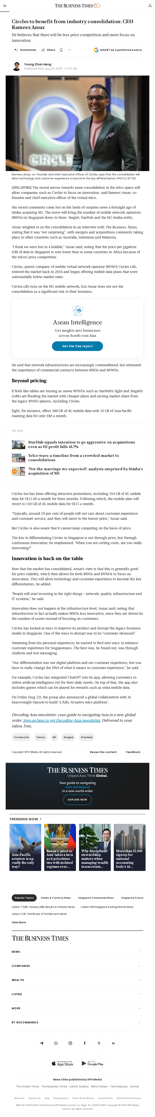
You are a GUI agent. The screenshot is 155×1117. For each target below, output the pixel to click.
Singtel (68, 737)
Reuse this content (103, 752)
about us (19, 1098)
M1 (54, 737)
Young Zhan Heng (37, 64)
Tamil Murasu (119, 1086)
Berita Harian (99, 1086)
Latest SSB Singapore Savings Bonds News (107, 907)
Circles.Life (21, 737)
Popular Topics (24, 897)
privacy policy (60, 1098)
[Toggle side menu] (5, 6)
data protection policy (128, 1098)
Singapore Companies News (96, 897)
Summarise (28, 50)
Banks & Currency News (56, 897)
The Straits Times (27, 1086)
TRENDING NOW (23, 819)
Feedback (133, 752)
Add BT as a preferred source (121, 50)
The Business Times (54, 1086)
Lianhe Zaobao (79, 1086)
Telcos (40, 737)
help (47, 1098)
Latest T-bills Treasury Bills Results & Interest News (43, 907)
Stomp (134, 1086)
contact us (34, 1098)
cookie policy (105, 1098)
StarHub (86, 737)
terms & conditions (83, 1098)
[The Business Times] (74, 6)
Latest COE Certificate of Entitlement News (39, 914)
